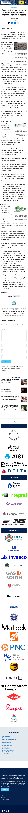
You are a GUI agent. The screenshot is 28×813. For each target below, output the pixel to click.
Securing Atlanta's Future (8, 750)
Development (16, 296)
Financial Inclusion (6, 737)
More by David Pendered (18, 315)
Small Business (5, 753)
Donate (21, 2)
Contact (3, 797)
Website (2, 355)
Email (2, 349)
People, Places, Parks (7, 745)
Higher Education (6, 741)
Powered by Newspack (5, 808)
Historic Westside (6, 742)
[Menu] (25, 3)
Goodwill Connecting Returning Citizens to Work (9, 388)
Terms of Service (5, 799)
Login (2, 795)
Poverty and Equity (6, 748)
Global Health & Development (9, 739)
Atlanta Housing (6, 736)
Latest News (14, 7)
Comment (3, 329)
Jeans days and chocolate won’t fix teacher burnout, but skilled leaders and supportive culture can (10, 398)
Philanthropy (5, 747)
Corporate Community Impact (9, 744)
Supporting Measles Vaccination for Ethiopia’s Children (10, 380)
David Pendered (14, 18)
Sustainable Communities (8, 751)
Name (2, 343)
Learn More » (5, 789)
